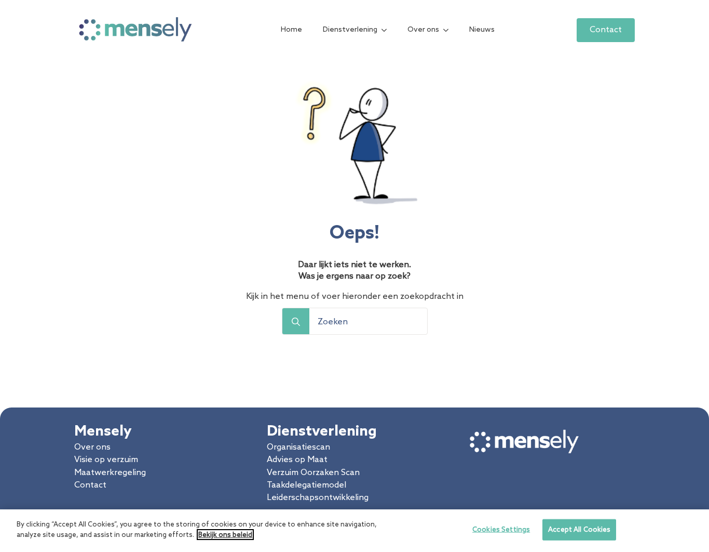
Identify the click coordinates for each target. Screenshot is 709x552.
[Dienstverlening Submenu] (387, 30)
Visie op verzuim (106, 460)
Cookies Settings (501, 530)
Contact (90, 485)
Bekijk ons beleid (225, 534)
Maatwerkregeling (110, 473)
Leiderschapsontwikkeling (318, 498)
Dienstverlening (350, 29)
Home (291, 29)
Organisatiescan (298, 447)
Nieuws (482, 29)
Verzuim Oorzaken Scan (313, 473)
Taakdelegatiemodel (306, 485)
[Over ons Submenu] (449, 30)
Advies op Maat (297, 460)
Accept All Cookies (579, 530)
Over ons (423, 29)
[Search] (295, 321)
